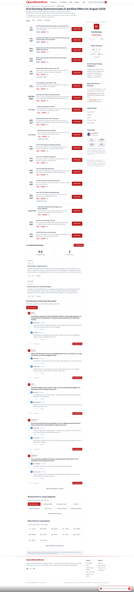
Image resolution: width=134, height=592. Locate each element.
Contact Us (101, 570)
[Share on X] (96, 49)
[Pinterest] (34, 568)
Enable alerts (92, 93)
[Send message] (129, 588)
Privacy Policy (102, 565)
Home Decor (48, 508)
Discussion (47, 20)
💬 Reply (38, 275)
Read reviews (93, 99)
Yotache (89, 114)
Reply (43, 329)
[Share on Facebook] (93, 49)
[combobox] (97, 2)
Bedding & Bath (48, 504)
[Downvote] (38, 329)
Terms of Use (102, 568)
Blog (71, 2)
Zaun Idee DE (91, 112)
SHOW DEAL (77, 72)
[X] (30, 568)
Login (83, 2)
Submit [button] (77, 2)
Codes (28, 20)
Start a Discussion (32, 307)
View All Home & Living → (55, 513)
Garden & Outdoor (34, 508)
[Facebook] (27, 568)
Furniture (75, 504)
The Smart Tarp (91, 120)
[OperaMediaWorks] (37, 2)
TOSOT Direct (91, 123)
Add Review (79, 245)
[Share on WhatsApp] (99, 49)
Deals (33, 20)
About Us (100, 563)
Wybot (89, 117)
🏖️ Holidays (63, 2)
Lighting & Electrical (75, 508)
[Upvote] (34, 329)
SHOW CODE (77, 29)
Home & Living (35, 6)
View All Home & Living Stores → (55, 545)
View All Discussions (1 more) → (55, 488)
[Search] (106, 2)
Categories (53, 2)
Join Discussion (77, 343)
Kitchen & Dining (62, 508)
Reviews (39, 20)
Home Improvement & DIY (48, 6)
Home (28, 6)
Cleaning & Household (62, 504)
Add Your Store (90, 572)
